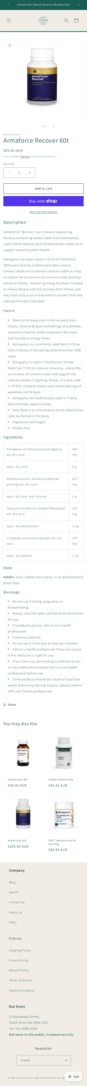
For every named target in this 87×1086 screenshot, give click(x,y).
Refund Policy (19, 970)
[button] (9, 21)
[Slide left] (34, 126)
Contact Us (17, 902)
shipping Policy (20, 950)
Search (14, 892)
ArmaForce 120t (17, 840)
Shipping (25, 156)
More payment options (43, 211)
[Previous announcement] (8, 5)
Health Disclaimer (22, 990)
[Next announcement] (79, 5)
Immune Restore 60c (60, 779)
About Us (15, 912)
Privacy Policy (18, 960)
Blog (12, 882)
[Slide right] (53, 126)
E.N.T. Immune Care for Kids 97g (62, 842)
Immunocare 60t (18, 779)
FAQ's (13, 922)
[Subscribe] (66, 1060)
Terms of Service (20, 980)
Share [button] (12, 705)
